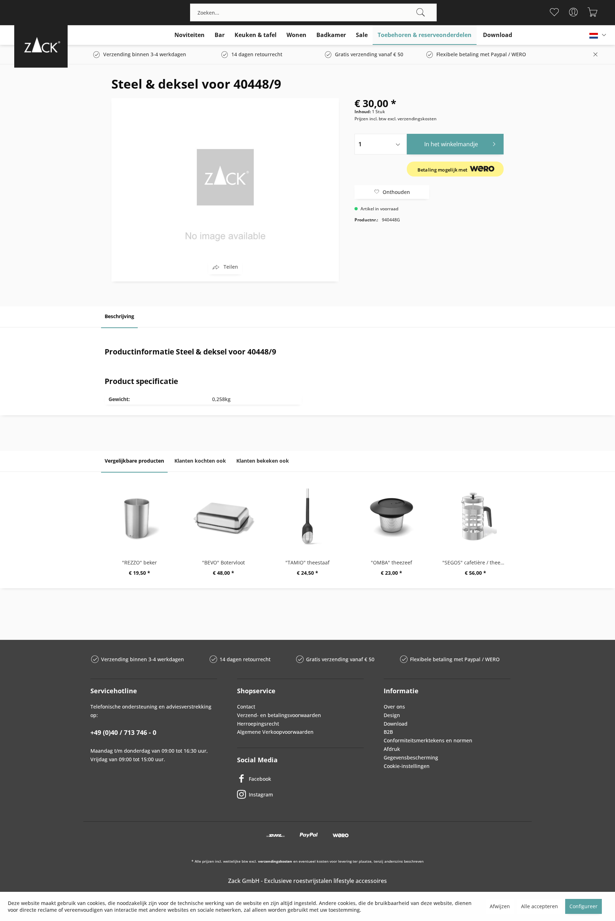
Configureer (583, 906)
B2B (388, 731)
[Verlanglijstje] (554, 12)
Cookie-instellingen (407, 766)
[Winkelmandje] (593, 12)
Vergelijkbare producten (134, 460)
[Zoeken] (421, 12)
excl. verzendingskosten (412, 119)
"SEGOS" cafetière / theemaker (477, 562)
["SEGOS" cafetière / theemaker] (475, 516)
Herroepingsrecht (258, 723)
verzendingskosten (275, 861)
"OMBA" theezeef (391, 562)
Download (396, 723)
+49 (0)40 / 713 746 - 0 (123, 732)
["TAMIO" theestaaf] (307, 516)
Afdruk (392, 749)
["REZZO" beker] (139, 516)
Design (392, 715)
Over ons (394, 706)
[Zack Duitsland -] (41, 44)
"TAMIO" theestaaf (307, 562)
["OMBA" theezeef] (391, 516)
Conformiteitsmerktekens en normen (428, 740)
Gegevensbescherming (411, 757)
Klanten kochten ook (200, 460)
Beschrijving (119, 316)
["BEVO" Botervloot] (223, 516)
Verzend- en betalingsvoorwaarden (279, 715)
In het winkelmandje (451, 144)
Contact (246, 706)
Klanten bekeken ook (262, 460)
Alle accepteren (539, 906)
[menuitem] (313, 12)
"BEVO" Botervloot (223, 562)
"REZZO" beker (139, 562)
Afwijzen (500, 906)
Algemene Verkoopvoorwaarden (275, 731)
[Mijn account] (574, 12)
